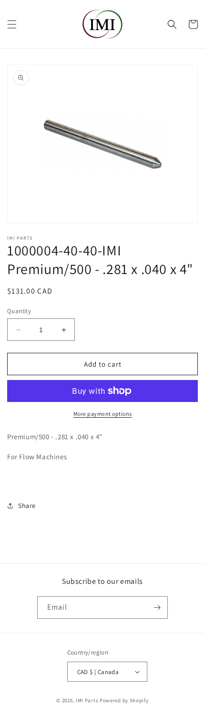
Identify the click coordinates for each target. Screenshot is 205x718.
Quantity (19, 311)
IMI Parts (87, 700)
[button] (11, 24)
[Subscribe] (156, 607)
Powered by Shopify (124, 700)
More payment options (102, 413)
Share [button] (27, 505)
